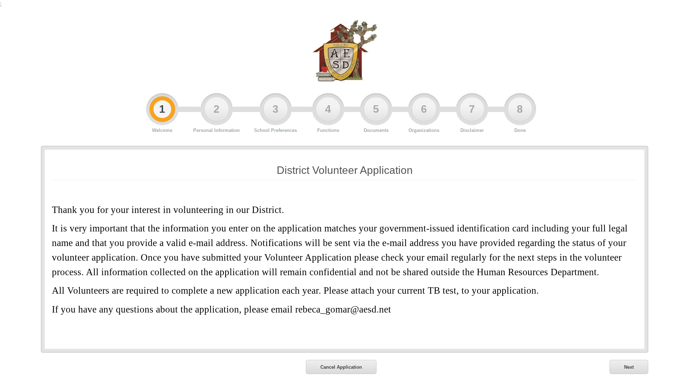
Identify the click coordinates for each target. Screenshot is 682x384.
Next (629, 367)
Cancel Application (341, 367)
